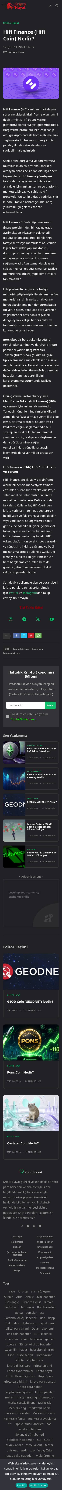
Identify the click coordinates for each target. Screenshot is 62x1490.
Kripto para (37, 649)
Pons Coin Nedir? (20, 1072)
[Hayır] (58, 1474)
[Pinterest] (31, 636)
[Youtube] (52, 619)
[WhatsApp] (38, 636)
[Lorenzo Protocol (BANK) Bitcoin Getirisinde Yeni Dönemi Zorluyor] (14, 830)
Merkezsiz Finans (34, 745)
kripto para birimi (11, 652)
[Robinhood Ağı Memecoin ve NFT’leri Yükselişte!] (14, 857)
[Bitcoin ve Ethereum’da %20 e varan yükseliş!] (14, 778)
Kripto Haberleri (34, 771)
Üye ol (50, 705)
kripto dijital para (21, 649)
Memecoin (31, 849)
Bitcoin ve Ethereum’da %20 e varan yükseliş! (41, 776)
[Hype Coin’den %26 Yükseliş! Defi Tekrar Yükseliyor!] (14, 752)
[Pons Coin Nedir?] (31, 1042)
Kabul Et (21, 1485)
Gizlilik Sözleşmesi (22, 719)
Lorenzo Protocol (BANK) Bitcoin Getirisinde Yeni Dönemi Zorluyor (39, 827)
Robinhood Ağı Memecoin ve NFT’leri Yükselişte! (41, 854)
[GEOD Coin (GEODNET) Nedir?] (14, 804)
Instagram (30, 593)
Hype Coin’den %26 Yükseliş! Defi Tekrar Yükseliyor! (41, 750)
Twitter (13, 593)
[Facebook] (16, 636)
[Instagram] (11, 619)
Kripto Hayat (11, 23)
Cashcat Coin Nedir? (23, 1143)
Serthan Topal (15, 52)
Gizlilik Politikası (38, 1485)
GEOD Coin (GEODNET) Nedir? (42, 802)
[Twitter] (38, 619)
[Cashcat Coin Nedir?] (31, 1113)
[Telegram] (24, 619)
